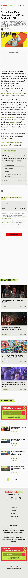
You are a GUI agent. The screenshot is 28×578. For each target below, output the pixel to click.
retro (20, 197)
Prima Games (20, 530)
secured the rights (7, 117)
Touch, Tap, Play (6, 539)
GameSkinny (18, 535)
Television (3, 198)
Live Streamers (9, 168)
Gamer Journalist (9, 535)
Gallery (5, 197)
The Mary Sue (18, 537)
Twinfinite (15, 528)
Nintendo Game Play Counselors (11, 93)
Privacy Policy (17, 417)
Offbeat (16, 197)
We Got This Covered (17, 532)
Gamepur (22, 528)
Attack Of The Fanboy (9, 530)
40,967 (16, 479)
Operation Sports (9, 537)
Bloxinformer (21, 539)
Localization (11, 197)
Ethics (14, 510)
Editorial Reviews (9, 165)
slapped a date (15, 122)
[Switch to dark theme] (23, 5)
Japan (6, 8)
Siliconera (7, 532)
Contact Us (14, 513)
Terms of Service (11, 417)
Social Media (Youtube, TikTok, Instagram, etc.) (13, 175)
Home (2, 8)
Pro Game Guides (7, 528)
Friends (7, 171)
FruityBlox (14, 539)
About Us (14, 507)
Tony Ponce (6, 28)
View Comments (14, 234)
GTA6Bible (13, 542)
